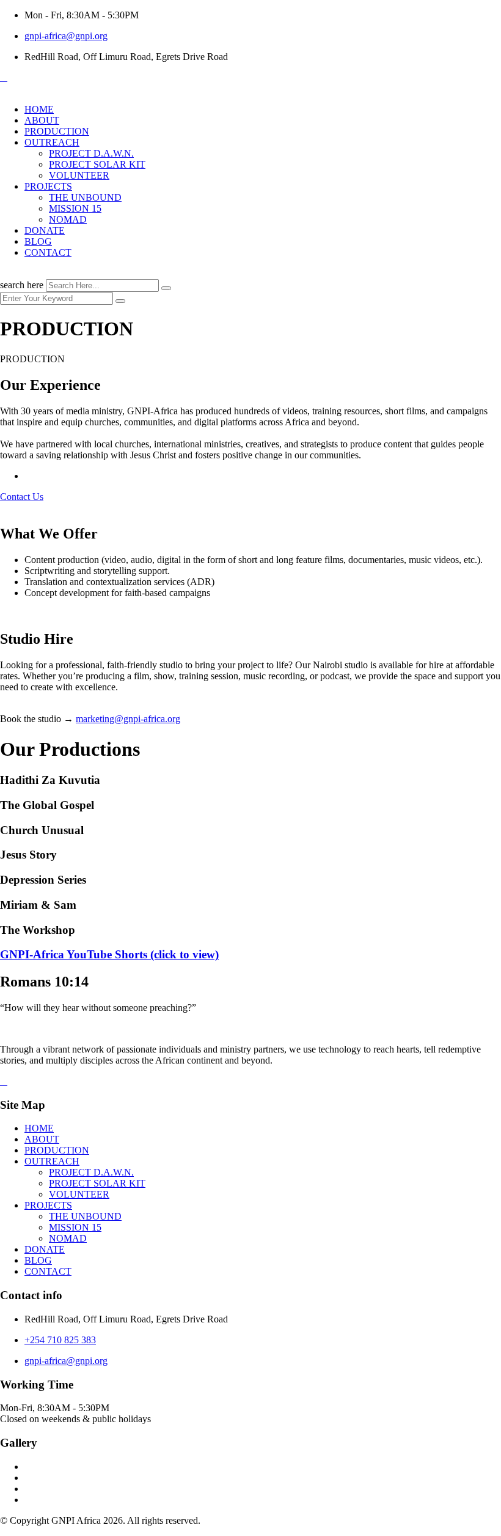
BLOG (38, 241)
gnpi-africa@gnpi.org (66, 36)
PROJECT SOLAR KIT (97, 164)
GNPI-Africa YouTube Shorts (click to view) (109, 954)
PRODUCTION (56, 131)
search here (21, 285)
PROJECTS (48, 186)
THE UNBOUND (85, 197)
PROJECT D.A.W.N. (91, 153)
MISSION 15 (75, 208)
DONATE (44, 230)
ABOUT (41, 120)
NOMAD (68, 219)
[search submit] (166, 288)
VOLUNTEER (79, 175)
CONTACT (47, 252)
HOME (39, 109)
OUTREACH (51, 142)
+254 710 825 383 (60, 1340)
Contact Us (21, 496)
